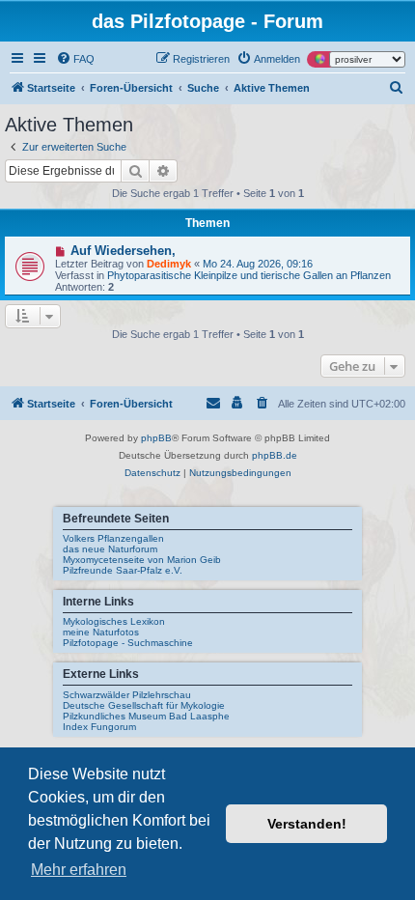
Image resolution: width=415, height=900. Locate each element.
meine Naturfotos (101, 632)
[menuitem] (75, 58)
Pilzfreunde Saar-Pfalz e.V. (122, 570)
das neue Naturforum (110, 549)
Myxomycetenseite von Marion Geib (142, 559)
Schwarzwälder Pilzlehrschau (127, 694)
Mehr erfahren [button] (78, 869)
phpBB (156, 438)
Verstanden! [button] (306, 823)
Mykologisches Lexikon (114, 621)
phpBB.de (274, 455)
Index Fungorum (99, 726)
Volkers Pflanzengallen (113, 538)
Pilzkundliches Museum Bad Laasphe (146, 716)
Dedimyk (169, 263)
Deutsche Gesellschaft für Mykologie (144, 705)
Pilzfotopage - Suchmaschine (128, 642)
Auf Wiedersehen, (123, 250)
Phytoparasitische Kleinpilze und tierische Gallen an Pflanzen (249, 275)
